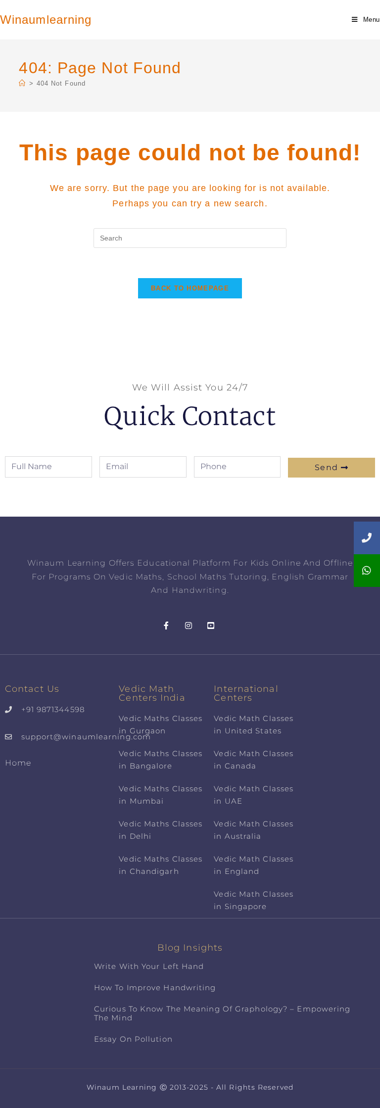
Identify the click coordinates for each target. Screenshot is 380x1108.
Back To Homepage (190, 288)
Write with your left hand (149, 966)
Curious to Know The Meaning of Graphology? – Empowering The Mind (222, 1013)
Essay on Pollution (133, 1039)
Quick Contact (190, 416)
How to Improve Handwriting (155, 987)
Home (18, 763)
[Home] (22, 83)
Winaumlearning (46, 19)
